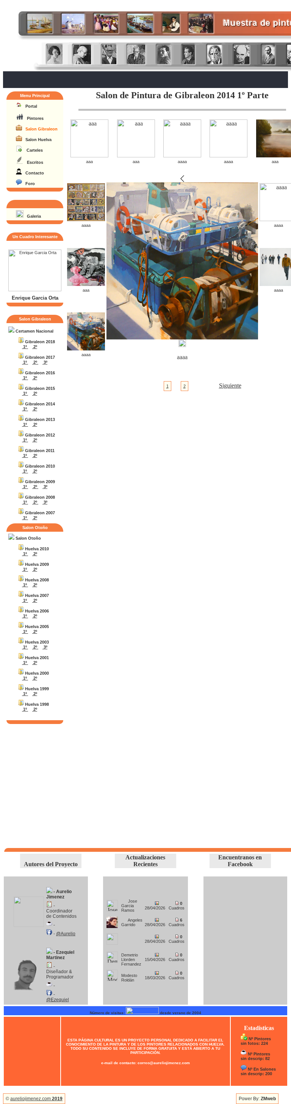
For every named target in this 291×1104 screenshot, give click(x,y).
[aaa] (89, 155)
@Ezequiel (57, 999)
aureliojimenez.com (36, 1098)
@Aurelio (65, 933)
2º (34, 346)
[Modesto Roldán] (112, 973)
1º (25, 346)
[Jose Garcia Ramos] (112, 903)
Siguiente (230, 385)
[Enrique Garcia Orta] (34, 289)
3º (44, 362)
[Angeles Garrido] (112, 920)
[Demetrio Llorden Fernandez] (112, 955)
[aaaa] (182, 155)
